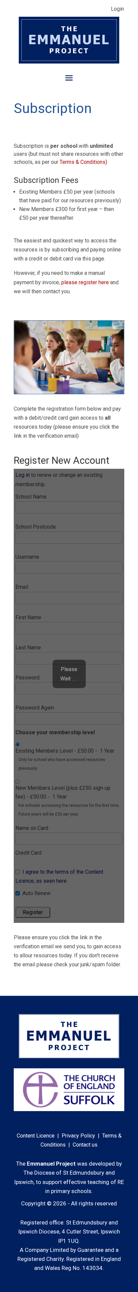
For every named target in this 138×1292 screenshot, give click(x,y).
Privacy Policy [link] (78, 1136)
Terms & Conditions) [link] (83, 162)
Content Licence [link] (36, 1136)
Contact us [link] (85, 1145)
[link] (69, 62)
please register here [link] (85, 282)
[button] (69, 77)
